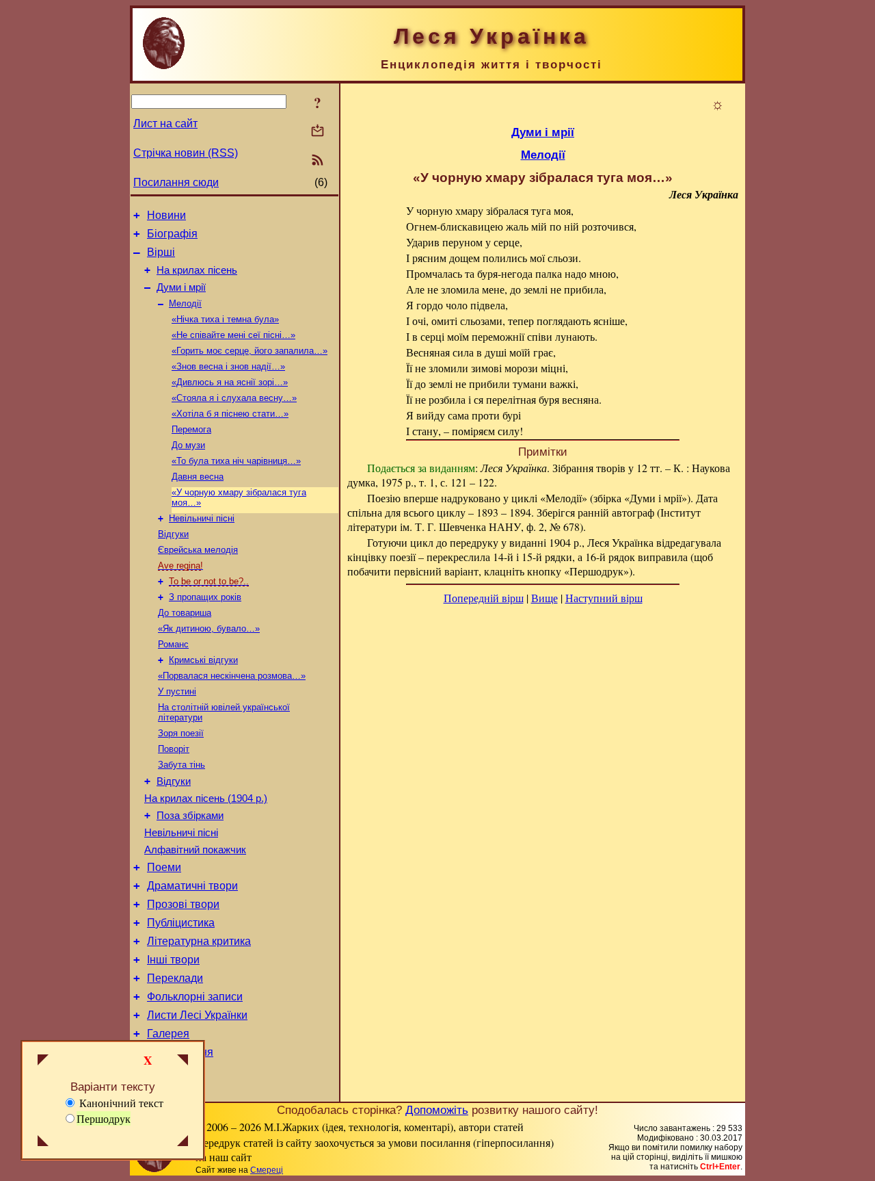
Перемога (191, 429)
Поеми (164, 867)
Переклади (175, 978)
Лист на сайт (165, 123)
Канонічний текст (120, 1102)
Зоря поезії (181, 733)
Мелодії (185, 303)
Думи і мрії (181, 287)
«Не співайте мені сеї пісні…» (233, 335)
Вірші (161, 252)
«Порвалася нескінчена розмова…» (232, 676)
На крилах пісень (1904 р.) (205, 798)
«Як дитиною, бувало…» (209, 628)
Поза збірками (190, 815)
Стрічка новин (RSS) (185, 153)
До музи (188, 445)
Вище (544, 597)
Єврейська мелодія (198, 550)
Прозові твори (183, 904)
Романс (173, 644)
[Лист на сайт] (317, 132)
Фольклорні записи (195, 996)
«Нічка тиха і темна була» (225, 319)
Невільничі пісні (201, 518)
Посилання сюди (176, 182)
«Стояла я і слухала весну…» (234, 398)
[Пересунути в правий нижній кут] (182, 1142)
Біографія (172, 233)
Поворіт (173, 749)
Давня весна (198, 476)
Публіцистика (181, 923)
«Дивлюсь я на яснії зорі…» (230, 382)
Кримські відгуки (203, 660)
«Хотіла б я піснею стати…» (230, 413)
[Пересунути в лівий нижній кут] (43, 1142)
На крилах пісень (197, 270)
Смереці (266, 1170)
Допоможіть (436, 1110)
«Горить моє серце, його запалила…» (249, 351)
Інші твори (173, 959)
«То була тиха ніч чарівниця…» (236, 461)
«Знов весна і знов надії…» (228, 366)
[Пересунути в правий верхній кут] (182, 1061)
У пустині (177, 691)
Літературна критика (199, 941)
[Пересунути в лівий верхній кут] (43, 1061)
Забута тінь (181, 765)
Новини (166, 215)
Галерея (168, 1033)
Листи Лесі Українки (197, 1015)
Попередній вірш (484, 597)
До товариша (184, 613)
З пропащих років (205, 597)
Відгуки (173, 534)
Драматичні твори (192, 886)
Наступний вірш (604, 597)
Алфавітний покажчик (195, 849)
